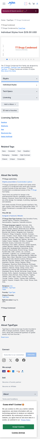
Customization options (24, 182)
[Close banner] (35, 11)
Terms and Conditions (10, 399)
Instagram (5, 216)
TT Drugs (34, 190)
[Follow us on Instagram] (4, 360)
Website (20, 216)
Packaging (5, 155)
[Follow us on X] (11, 360)
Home (3, 20)
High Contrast (25, 155)
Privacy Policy (25, 420)
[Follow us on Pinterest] (18, 360)
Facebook (13, 216)
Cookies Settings (18, 433)
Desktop (4, 122)
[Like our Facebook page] (24, 360)
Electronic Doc (6, 133)
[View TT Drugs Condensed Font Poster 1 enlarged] (20, 47)
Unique (12, 159)
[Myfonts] (11, 4)
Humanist (11, 151)
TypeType (10, 20)
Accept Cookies (18, 427)
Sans (4, 151)
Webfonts (4, 126)
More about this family (8, 71)
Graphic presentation (9, 182)
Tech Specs (8, 91)
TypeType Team (16, 67)
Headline (26, 151)
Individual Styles (10, 84)
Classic (4, 159)
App (2, 129)
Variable (15, 155)
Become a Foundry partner (11, 382)
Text (19, 151)
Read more (5, 337)
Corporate (21, 159)
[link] (33, 4)
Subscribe (31, 355)
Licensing (7, 97)
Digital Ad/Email (6, 136)
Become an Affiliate (9, 386)
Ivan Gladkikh (5, 67)
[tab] (7, 59)
